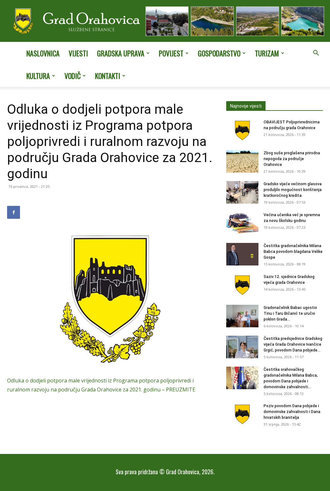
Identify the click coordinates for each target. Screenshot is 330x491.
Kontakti (107, 76)
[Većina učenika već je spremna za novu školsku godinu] (242, 223)
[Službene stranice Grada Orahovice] (165, 21)
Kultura (38, 76)
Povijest (171, 53)
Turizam (267, 53)
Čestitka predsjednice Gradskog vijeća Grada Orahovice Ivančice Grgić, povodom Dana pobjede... (293, 344)
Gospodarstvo (219, 53)
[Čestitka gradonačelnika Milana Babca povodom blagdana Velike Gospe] (242, 254)
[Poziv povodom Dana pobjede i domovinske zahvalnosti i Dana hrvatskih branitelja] (242, 414)
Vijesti (78, 53)
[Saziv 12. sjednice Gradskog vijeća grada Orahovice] (242, 285)
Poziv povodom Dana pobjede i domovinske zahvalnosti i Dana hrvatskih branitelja (292, 412)
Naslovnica (43, 53)
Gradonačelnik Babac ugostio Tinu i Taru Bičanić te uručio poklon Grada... (290, 313)
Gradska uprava (120, 53)
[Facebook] (13, 212)
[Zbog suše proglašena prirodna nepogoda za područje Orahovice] (242, 161)
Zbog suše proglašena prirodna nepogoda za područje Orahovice (292, 159)
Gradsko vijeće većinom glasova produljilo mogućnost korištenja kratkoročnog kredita (293, 190)
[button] (316, 53)
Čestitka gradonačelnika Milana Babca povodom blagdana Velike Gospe (293, 252)
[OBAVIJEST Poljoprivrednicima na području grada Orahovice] (242, 130)
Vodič (72, 76)
